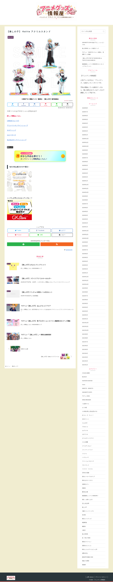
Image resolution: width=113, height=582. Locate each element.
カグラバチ (85, 430)
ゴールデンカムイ (86, 446)
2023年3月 (85, 265)
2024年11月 (85, 188)
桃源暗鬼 (84, 522)
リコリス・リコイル (87, 469)
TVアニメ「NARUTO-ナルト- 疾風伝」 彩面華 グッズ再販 (93, 53)
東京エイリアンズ (86, 518)
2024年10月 (85, 192)
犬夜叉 (84, 530)
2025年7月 (85, 157)
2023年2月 (85, 269)
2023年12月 (85, 230)
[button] (103, 31)
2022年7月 (85, 295)
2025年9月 (85, 150)
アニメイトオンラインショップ (17, 125)
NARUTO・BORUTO (87, 388)
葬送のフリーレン (86, 541)
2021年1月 (85, 364)
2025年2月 (85, 177)
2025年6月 (85, 161)
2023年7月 (85, 249)
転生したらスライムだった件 (89, 549)
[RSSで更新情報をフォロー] (56, 244)
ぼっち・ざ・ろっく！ (88, 415)
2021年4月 (85, 353)
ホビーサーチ (11, 135)
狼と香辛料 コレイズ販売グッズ (90, 48)
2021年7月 (85, 341)
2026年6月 (85, 115)
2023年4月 (85, 261)
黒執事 (84, 564)
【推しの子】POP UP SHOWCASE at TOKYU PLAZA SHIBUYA (92, 59)
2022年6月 (85, 299)
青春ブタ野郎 (85, 560)
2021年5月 (85, 349)
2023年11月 (85, 234)
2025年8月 (85, 154)
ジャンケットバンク (87, 449)
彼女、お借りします (87, 499)
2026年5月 (85, 119)
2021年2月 (85, 361)
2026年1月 (85, 134)
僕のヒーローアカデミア (88, 476)
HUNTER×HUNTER (87, 380)
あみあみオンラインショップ (16, 140)
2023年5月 (85, 257)
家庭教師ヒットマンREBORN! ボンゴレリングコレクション (93, 65)
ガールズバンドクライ (88, 438)
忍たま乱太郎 (85, 503)
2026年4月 (85, 123)
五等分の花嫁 (85, 472)
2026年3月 (85, 127)
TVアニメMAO (86, 396)
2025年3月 (85, 173)
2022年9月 (85, 288)
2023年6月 (85, 253)
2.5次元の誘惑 (86, 373)
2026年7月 (85, 111)
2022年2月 (85, 315)
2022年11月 (85, 280)
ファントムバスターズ (88, 461)
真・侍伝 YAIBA (86, 538)
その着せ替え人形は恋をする (89, 411)
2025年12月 (85, 138)
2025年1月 (85, 180)
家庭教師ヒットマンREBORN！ (90, 495)
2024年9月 (85, 196)
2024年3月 (85, 219)
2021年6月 (85, 345)
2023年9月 (85, 242)
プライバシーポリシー (101, 577)
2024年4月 (85, 215)
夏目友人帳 (85, 492)
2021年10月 (85, 330)
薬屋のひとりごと (86, 545)
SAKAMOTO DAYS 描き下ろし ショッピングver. (93, 43)
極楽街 (84, 526)
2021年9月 (85, 334)
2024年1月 (85, 226)
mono (83, 384)
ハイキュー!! (85, 457)
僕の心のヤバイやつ (87, 480)
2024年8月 (85, 200)
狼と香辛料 (85, 534)
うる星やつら (85, 403)
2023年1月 (85, 272)
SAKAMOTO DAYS (87, 392)
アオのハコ (85, 426)
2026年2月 (85, 131)
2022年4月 (85, 307)
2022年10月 (85, 284)
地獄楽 (84, 488)
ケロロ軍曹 (85, 442)
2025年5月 (85, 165)
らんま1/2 (84, 423)
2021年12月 (85, 322)
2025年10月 (85, 146)
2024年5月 (85, 211)
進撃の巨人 (85, 553)
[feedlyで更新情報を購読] (23, 244)
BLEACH (84, 376)
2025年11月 (85, 142)
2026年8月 (85, 108)
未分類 (84, 515)
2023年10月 (85, 238)
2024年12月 (85, 184)
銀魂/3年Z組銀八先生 (87, 557)
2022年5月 (85, 303)
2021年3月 (85, 357)
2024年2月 (85, 223)
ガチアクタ (85, 434)
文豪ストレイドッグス (88, 511)
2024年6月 (85, 207)
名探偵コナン (85, 484)
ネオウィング (11, 130)
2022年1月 (85, 318)
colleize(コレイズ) (13, 121)
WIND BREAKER (86, 399)
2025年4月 (85, 169)
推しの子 (10, 147)
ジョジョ (84, 453)
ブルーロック (85, 465)
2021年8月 (85, 338)
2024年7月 (85, 203)
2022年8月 (85, 292)
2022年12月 (85, 276)
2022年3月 (85, 311)
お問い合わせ (90, 577)
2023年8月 (85, 246)
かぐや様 (84, 407)
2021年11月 (85, 326)
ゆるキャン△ (85, 419)
